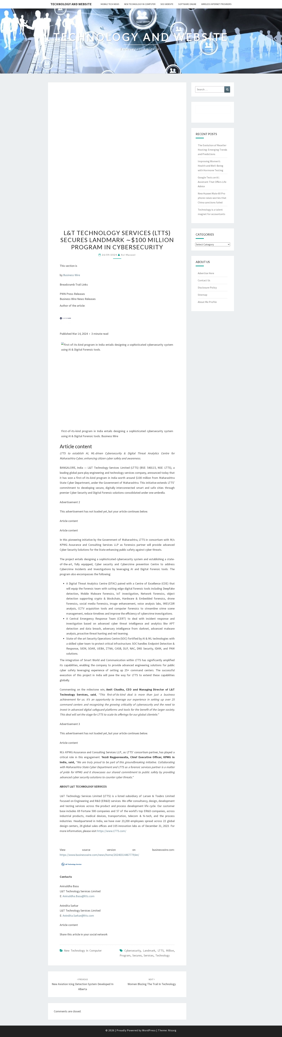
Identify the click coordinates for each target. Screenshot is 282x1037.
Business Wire (71, 275)
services (149, 955)
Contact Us (204, 280)
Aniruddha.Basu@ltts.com (78, 896)
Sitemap (202, 294)
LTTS (161, 950)
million (170, 950)
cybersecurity (132, 950)
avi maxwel (128, 254)
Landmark (149, 950)
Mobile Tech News (110, 4)
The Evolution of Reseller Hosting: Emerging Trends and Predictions (212, 150)
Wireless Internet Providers (216, 4)
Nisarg (172, 1030)
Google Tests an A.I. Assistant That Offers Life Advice (212, 182)
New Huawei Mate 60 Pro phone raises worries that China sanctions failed (212, 198)
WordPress (149, 1030)
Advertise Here (206, 273)
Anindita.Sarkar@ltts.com (78, 915)
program (125, 955)
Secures (137, 955)
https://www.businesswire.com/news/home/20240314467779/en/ (99, 855)
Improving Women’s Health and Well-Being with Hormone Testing (210, 166)
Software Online (187, 4)
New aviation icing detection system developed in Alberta (82, 984)
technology (162, 955)
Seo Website (166, 4)
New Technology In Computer (140, 4)
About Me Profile (207, 302)
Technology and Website (71, 4)
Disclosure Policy (207, 287)
